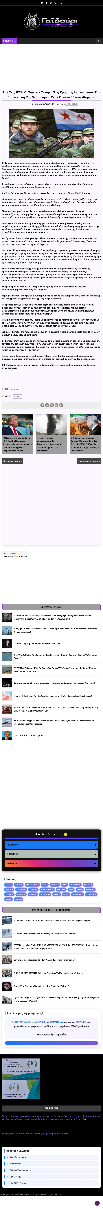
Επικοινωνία (14, 1164)
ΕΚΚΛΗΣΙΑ (9, 894)
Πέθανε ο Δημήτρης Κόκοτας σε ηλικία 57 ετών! (37, 643)
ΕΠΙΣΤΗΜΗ (61, 889)
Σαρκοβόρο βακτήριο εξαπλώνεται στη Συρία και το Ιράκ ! (41, 986)
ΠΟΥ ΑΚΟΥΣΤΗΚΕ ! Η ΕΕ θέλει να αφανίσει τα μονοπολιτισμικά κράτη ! (49, 973)
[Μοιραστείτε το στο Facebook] (73, 104)
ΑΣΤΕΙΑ (79, 889)
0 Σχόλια (61, 104)
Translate (23, 556)
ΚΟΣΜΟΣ (17, 396)
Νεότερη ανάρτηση (12, 461)
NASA (71, 889)
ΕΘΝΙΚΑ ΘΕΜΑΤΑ (47, 889)
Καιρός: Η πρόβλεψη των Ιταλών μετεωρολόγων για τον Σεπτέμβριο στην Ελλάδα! (53, 696)
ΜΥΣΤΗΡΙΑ (88, 885)
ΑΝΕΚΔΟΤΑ (21, 894)
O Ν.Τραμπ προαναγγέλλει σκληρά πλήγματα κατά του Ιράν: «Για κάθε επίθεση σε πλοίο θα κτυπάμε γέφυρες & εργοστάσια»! (85, 444)
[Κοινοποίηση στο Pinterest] (76, 104)
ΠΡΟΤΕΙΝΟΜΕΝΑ (32, 885)
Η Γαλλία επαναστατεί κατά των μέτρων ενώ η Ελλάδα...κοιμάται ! (46, 933)
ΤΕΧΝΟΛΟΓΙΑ (91, 894)
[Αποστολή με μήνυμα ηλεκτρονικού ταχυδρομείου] (66, 104)
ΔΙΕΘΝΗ (8, 899)
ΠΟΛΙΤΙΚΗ (9, 889)
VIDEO (44, 885)
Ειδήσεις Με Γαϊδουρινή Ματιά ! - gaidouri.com (39, 1194)
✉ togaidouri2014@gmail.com (51, 1043)
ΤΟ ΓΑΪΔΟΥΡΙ (45, 894)
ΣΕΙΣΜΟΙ (18, 899)
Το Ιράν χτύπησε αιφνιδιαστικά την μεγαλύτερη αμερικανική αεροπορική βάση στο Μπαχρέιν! (49, 444)
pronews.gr (14, 389)
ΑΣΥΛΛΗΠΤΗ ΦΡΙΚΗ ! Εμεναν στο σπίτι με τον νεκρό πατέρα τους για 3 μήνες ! (52, 920)
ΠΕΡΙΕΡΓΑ (54, 885)
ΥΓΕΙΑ (64, 885)
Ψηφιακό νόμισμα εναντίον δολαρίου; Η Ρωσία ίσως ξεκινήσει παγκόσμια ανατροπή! (54, 683)
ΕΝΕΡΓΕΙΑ (32, 894)
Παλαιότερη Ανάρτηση (89, 461)
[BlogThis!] (68, 104)
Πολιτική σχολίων (16, 1183)
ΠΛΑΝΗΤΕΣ (90, 889)
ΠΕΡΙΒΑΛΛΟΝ (75, 885)
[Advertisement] (51, 67)
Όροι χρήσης (14, 1176)
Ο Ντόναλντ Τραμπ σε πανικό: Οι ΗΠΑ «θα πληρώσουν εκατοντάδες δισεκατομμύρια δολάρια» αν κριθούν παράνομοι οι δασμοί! (17, 444)
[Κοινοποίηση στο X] (71, 104)
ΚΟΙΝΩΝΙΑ (33, 889)
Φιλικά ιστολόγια (16, 1157)
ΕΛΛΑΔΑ (8, 885)
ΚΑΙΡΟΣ (56, 894)
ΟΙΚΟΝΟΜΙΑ (21, 889)
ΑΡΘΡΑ (66, 894)
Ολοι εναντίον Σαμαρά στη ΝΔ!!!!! (29, 735)
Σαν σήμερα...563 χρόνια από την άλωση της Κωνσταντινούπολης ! (46, 960)
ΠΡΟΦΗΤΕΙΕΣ (77, 894)
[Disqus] (51, 507)
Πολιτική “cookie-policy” (19, 1170)
